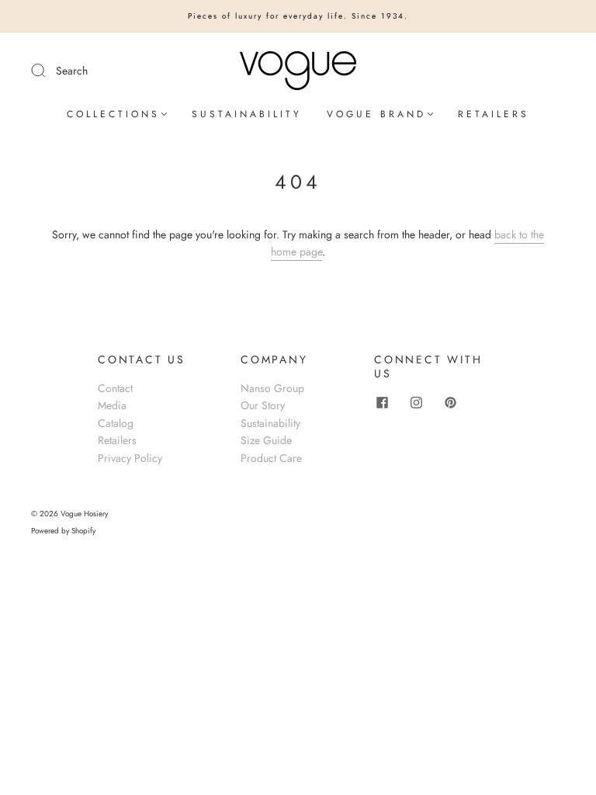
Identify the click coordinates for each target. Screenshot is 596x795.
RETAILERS (493, 114)
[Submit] (48, 70)
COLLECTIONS (113, 114)
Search (72, 70)
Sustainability (270, 423)
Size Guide (266, 440)
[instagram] (416, 402)
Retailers (117, 440)
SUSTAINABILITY (247, 114)
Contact (115, 388)
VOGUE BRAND (376, 114)
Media (112, 405)
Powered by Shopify (63, 530)
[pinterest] (450, 402)
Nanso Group (272, 388)
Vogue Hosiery (84, 513)
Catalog (115, 423)
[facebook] (382, 402)
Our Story (263, 405)
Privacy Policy (130, 458)
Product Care (271, 458)
